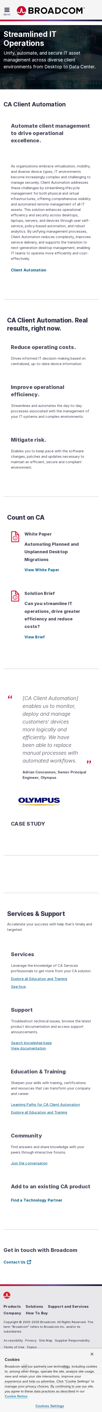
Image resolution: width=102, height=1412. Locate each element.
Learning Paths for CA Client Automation (45, 1104)
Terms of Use (14, 1347)
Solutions (34, 1306)
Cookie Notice (16, 1396)
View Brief (34, 637)
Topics (32, 1347)
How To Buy (37, 1313)
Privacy (31, 1340)
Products (12, 1306)
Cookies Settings (50, 1406)
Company (12, 1313)
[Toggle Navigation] (8, 11)
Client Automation (28, 270)
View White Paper (41, 569)
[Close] (92, 1354)
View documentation (28, 1048)
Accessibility (13, 1340)
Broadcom (51, 10)
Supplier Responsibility (72, 1340)
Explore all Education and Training (39, 978)
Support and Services (68, 1306)
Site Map (45, 1340)
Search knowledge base (31, 1043)
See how (18, 986)
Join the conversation (29, 1163)
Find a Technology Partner (36, 1200)
